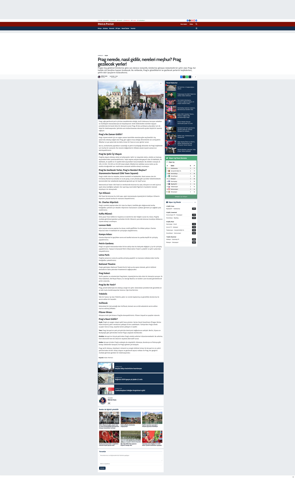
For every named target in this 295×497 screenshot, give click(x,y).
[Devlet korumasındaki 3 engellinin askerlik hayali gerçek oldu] (109, 436)
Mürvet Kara (112, 400)
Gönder (102, 468)
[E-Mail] (109, 403)
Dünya (100, 28)
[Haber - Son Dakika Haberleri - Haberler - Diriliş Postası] (106, 24)
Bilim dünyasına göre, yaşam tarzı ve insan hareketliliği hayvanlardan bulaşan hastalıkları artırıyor (109, 426)
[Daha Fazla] (190, 77)
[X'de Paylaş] (184, 77)
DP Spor (118, 28)
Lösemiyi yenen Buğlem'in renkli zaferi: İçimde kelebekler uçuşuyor (152, 444)
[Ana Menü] (196, 28)
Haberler (100, 55)
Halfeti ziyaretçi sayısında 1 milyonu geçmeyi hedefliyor (150, 425)
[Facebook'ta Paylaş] (181, 77)
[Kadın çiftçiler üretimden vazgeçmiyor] (131, 418)
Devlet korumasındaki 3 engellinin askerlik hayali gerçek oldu (108, 444)
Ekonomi (111, 28)
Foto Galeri (184, 24)
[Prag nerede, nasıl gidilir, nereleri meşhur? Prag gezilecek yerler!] (131, 100)
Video (191, 24)
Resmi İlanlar (125, 28)
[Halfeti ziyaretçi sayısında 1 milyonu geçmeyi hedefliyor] (152, 418)
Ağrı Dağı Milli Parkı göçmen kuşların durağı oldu (129, 444)
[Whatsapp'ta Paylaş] (187, 77)
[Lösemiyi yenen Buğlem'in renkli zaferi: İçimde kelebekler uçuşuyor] (152, 436)
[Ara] (196, 24)
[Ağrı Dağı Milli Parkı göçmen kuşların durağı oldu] (131, 436)
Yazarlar (133, 28)
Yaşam (106, 55)
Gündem (105, 28)
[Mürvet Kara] (102, 401)
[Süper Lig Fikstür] (195, 202)
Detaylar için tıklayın (181, 196)
